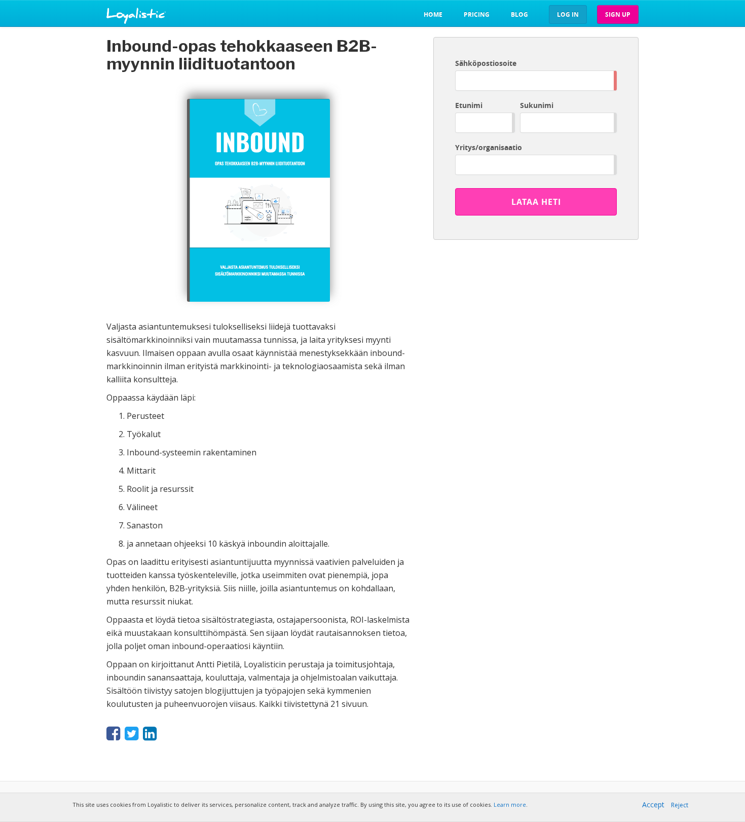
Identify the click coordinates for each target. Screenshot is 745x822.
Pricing (477, 14)
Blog (519, 14)
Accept (653, 804)
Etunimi (468, 105)
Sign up (617, 14)
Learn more (510, 804)
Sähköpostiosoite (485, 63)
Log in (568, 14)
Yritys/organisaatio (488, 147)
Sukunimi (536, 105)
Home (433, 14)
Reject (679, 805)
